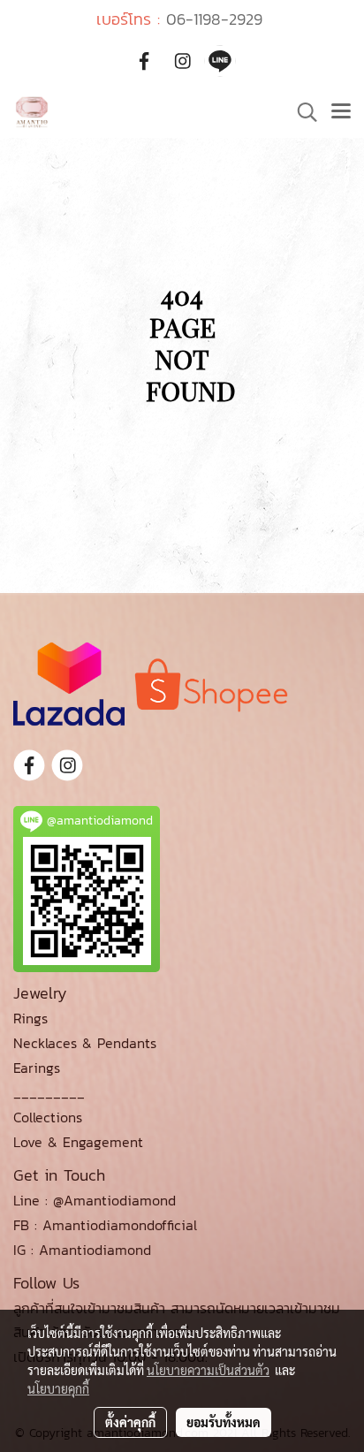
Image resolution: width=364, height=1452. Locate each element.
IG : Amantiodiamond (82, 1249)
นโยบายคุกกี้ (58, 1388)
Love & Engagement (78, 1141)
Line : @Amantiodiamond (94, 1200)
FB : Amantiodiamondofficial (105, 1224)
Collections (47, 1117)
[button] (301, 112)
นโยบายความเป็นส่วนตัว (208, 1370)
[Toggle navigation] (341, 112)
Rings (30, 1018)
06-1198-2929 (214, 19)
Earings (36, 1067)
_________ (49, 1092)
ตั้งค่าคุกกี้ (130, 1422)
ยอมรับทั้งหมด (223, 1422)
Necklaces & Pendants (84, 1042)
